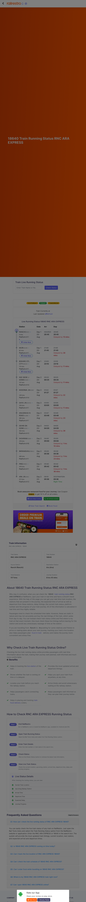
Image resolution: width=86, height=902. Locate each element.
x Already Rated (43, 900)
